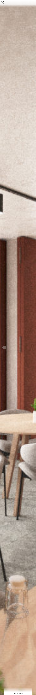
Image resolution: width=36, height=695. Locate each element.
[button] (6, 693)
